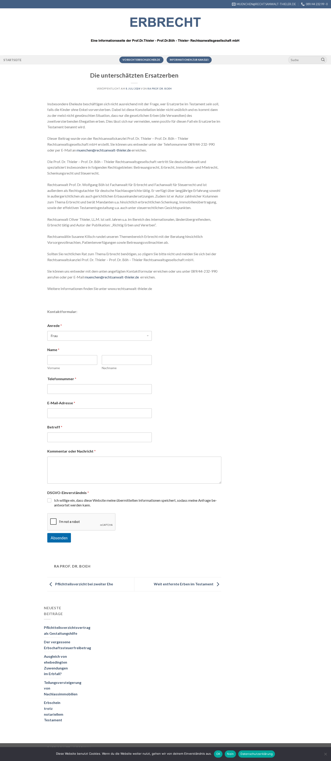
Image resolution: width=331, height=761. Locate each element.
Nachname (109, 368)
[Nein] (325, 755)
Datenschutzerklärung (256, 754)
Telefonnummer (61, 379)
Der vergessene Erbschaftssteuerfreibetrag (67, 645)
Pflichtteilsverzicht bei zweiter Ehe (83, 584)
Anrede (54, 325)
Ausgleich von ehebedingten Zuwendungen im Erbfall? (56, 665)
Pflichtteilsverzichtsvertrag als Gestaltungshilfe (67, 630)
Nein (230, 754)
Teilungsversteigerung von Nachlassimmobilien (62, 688)
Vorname (53, 368)
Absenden (59, 538)
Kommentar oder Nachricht (71, 451)
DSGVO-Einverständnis (68, 492)
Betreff (54, 427)
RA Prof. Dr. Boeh (159, 88)
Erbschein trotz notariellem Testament (53, 711)
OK (218, 754)
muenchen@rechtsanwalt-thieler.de (104, 150)
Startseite (12, 60)
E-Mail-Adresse (61, 403)
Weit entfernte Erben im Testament (184, 584)
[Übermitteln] (323, 60)
